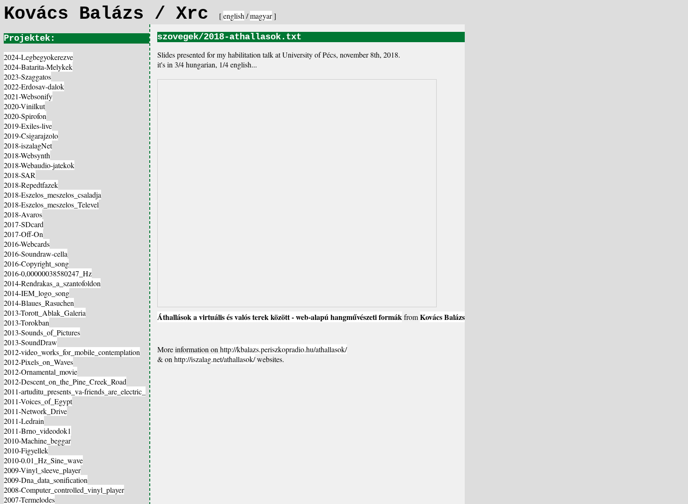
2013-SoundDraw (30, 342)
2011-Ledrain (24, 421)
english (233, 16)
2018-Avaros (23, 214)
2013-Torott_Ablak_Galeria (45, 313)
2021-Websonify (28, 96)
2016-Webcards (27, 244)
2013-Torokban (26, 322)
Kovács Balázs (442, 316)
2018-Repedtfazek (31, 185)
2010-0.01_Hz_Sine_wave (43, 460)
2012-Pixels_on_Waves (38, 362)
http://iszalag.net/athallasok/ (214, 359)
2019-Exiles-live (28, 126)
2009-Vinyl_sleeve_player (42, 470)
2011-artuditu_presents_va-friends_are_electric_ (75, 391)
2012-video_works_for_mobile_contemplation (72, 352)
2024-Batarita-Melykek (38, 67)
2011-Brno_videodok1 (37, 431)
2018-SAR (20, 175)
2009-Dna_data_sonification (46, 480)
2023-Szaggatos (27, 77)
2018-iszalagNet (28, 145)
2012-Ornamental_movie (40, 372)
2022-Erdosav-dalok (34, 86)
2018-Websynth (27, 155)
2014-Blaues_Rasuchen (39, 303)
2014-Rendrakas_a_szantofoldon (52, 283)
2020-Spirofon (25, 116)
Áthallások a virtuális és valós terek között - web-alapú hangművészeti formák (279, 316)
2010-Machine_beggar (37, 440)
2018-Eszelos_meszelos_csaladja (52, 195)
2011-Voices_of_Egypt (38, 401)
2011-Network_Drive (35, 411)
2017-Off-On (23, 234)
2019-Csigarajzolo (31, 136)
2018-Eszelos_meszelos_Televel (51, 204)
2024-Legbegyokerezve (38, 57)
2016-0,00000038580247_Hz (48, 273)
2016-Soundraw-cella (35, 254)
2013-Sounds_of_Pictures (42, 332)
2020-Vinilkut (24, 106)
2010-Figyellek (26, 450)
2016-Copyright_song (36, 263)
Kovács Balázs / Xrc (111, 14)
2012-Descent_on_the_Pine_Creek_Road (65, 381)
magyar (261, 16)
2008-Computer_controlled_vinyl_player (64, 490)
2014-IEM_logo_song (36, 293)
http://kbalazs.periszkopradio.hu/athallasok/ (283, 349)
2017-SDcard (24, 224)
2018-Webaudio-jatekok (39, 165)
